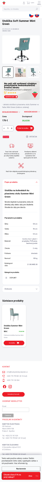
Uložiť (7, 137)
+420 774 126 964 (13, 380)
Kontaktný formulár (13, 394)
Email (4, 406)
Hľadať (37, 9)
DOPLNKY (13, 278)
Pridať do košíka (22, 128)
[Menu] (39, 3)
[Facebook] (4, 386)
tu (26, 463)
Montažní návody (31, 112)
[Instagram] (10, 386)
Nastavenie (21, 469)
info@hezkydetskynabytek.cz (17, 372)
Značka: (6, 31)
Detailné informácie (10, 112)
